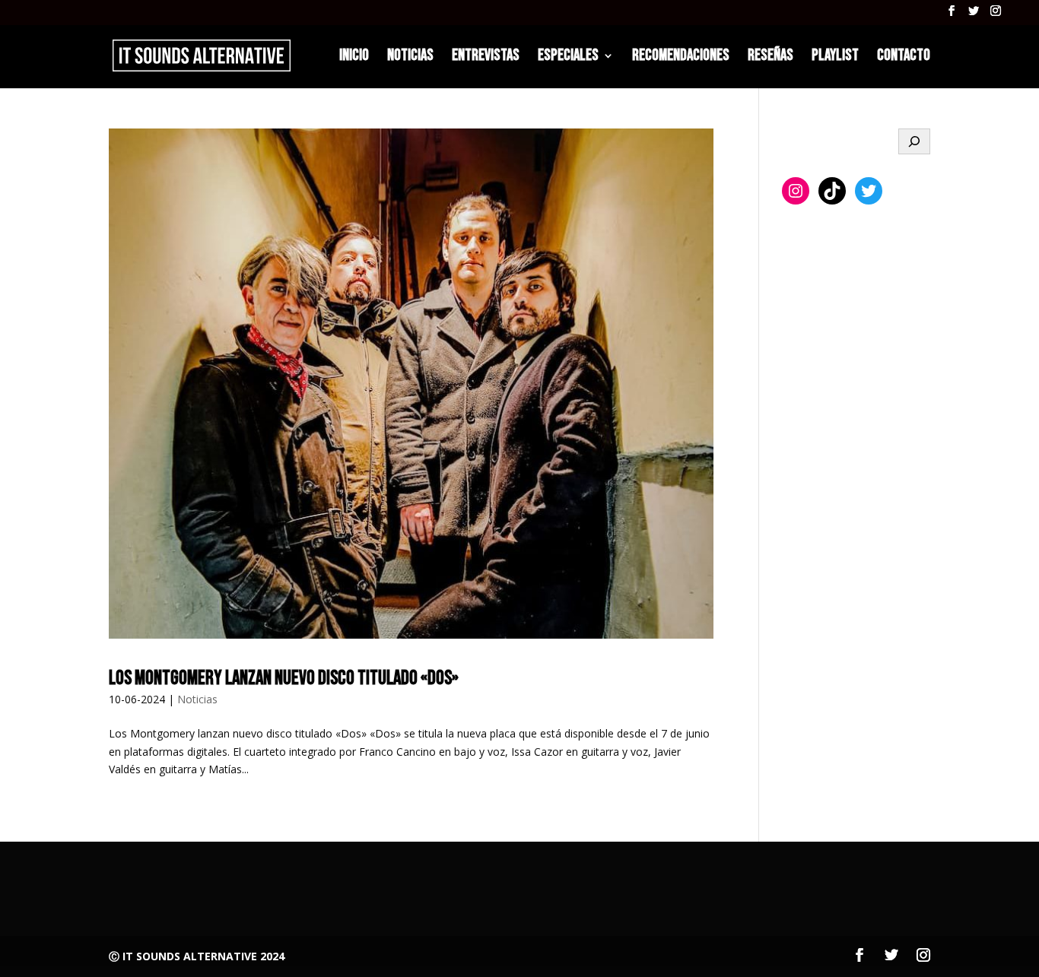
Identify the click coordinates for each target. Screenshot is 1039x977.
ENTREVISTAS (486, 57)
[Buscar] (914, 141)
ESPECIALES (568, 57)
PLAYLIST (835, 57)
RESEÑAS (770, 57)
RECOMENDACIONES (680, 57)
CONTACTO (903, 57)
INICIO (354, 57)
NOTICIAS (410, 57)
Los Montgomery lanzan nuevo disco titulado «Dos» (284, 678)
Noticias (197, 699)
